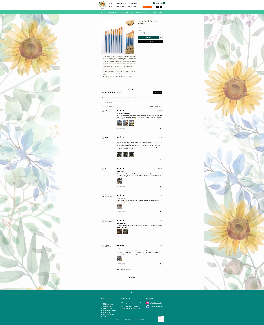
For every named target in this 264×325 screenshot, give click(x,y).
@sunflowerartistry (156, 303)
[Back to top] (131, 292)
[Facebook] (161, 7)
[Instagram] (157, 7)
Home (102, 15)
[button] (121, 3)
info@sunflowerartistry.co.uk (132, 303)
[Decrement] (139, 33)
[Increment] (143, 33)
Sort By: (152, 106)
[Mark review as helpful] (160, 128)
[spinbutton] (141, 33)
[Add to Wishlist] (161, 37)
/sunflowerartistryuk (156, 306)
